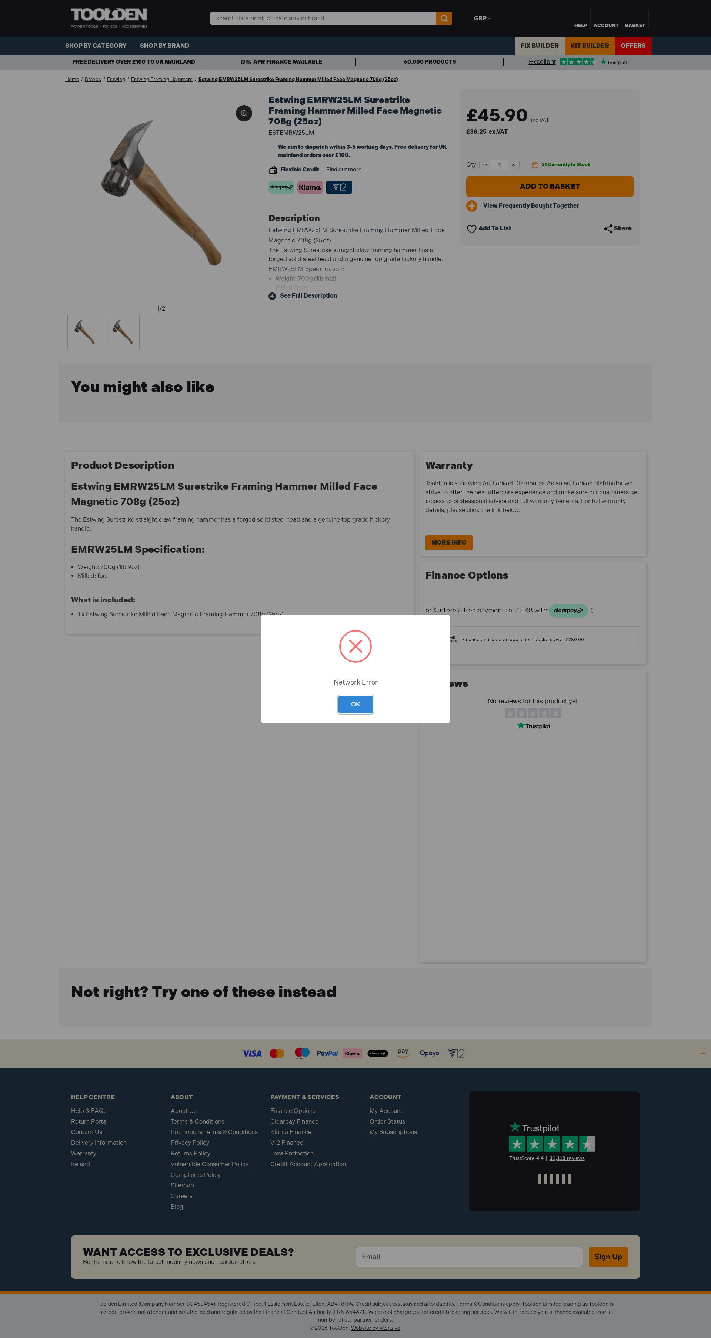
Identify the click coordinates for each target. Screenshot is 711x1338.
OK (355, 704)
